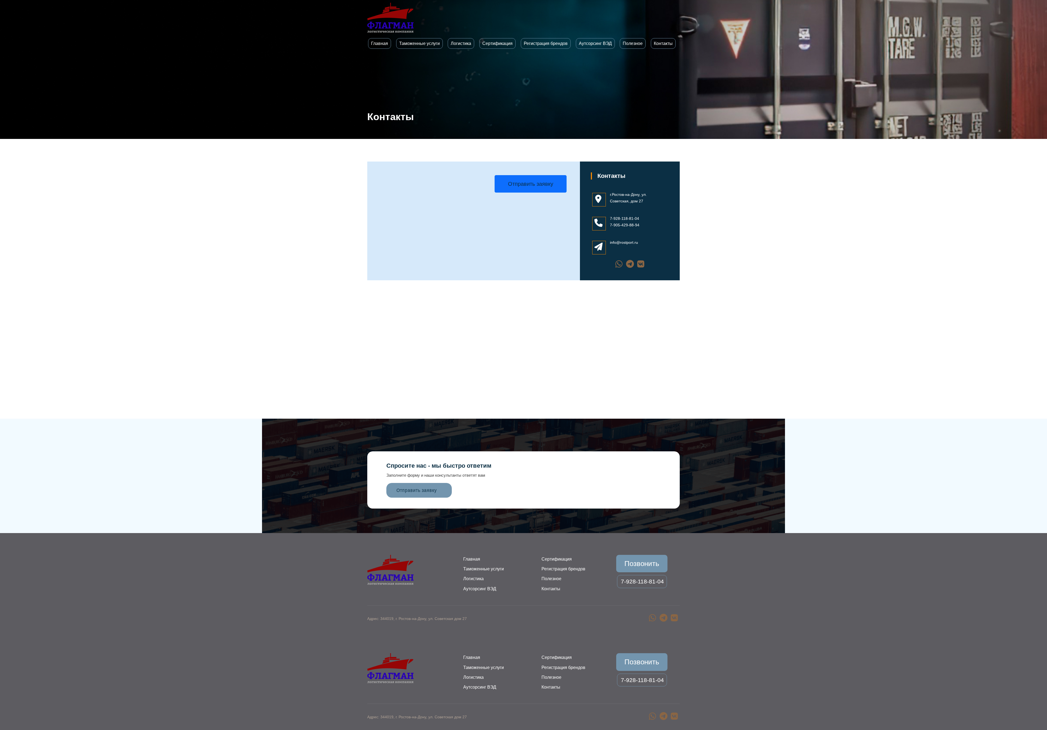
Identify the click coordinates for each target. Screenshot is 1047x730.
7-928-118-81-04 (624, 218)
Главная (379, 43)
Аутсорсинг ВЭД (595, 43)
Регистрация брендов (546, 43)
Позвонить (641, 563)
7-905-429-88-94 (624, 225)
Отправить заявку (530, 184)
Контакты (663, 43)
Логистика (461, 43)
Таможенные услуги (419, 43)
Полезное (633, 43)
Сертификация (497, 43)
